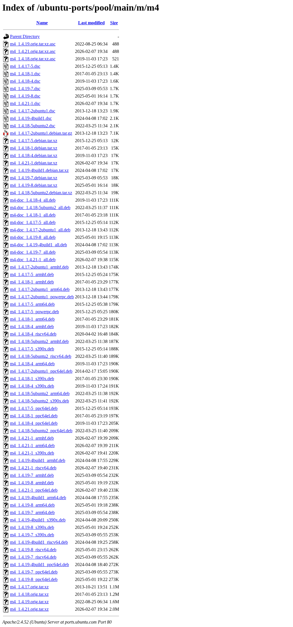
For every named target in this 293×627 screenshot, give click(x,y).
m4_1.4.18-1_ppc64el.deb (34, 415)
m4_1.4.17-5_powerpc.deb (34, 311)
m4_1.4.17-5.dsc (25, 66)
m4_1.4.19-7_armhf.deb (32, 475)
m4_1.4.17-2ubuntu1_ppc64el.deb (41, 371)
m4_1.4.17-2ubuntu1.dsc (32, 110)
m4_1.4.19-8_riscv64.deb (33, 549)
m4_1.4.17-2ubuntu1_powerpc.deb (42, 296)
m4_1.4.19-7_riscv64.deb (33, 557)
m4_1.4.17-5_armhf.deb (32, 274)
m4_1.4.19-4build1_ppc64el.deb (39, 564)
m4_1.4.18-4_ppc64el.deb (34, 423)
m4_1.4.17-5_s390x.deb (32, 348)
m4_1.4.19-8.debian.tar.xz (33, 185)
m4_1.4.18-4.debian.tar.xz (33, 155)
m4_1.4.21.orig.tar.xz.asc (33, 51)
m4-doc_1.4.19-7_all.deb (33, 252)
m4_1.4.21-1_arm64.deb (32, 445)
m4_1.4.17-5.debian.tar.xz (33, 140)
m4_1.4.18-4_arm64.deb (32, 363)
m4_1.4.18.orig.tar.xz (29, 594)
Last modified (91, 22)
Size (114, 22)
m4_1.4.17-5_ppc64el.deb (34, 408)
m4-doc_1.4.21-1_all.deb (33, 259)
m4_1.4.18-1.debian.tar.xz (33, 148)
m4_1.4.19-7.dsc (25, 88)
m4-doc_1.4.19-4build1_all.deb (38, 244)
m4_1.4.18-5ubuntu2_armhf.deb (39, 341)
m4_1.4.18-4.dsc (25, 81)
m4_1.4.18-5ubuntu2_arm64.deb (40, 393)
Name (42, 22)
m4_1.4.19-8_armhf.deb (32, 482)
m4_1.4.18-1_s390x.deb (32, 378)
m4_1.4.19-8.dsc (25, 96)
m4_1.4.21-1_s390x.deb (32, 453)
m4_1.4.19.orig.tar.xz (29, 601)
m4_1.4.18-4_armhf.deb (32, 326)
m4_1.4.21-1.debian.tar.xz (33, 162)
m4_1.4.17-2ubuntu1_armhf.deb (39, 267)
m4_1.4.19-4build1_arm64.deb (38, 497)
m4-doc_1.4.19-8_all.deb (33, 237)
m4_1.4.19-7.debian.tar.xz (33, 177)
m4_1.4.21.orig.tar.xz (29, 609)
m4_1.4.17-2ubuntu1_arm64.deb (40, 289)
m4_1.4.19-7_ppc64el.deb (34, 572)
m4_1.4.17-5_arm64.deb (32, 304)
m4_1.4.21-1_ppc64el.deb (34, 490)
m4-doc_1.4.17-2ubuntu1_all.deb (40, 229)
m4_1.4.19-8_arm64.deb (32, 505)
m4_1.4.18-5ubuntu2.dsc (32, 125)
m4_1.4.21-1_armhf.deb (32, 438)
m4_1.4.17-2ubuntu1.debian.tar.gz (41, 133)
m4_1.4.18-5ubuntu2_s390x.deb (39, 400)
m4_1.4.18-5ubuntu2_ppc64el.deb (41, 430)
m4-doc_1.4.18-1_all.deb (33, 215)
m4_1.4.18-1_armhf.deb (32, 281)
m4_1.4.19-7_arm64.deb (32, 512)
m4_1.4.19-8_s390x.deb (32, 527)
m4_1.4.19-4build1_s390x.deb (38, 519)
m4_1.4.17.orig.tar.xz (29, 586)
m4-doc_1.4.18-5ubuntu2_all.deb (40, 207)
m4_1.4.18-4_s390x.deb (32, 386)
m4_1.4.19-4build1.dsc (31, 118)
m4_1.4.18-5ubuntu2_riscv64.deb (40, 356)
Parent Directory (25, 36)
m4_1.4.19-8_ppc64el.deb (34, 579)
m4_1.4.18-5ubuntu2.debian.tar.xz (41, 192)
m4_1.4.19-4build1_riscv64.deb (39, 542)
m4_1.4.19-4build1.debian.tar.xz (39, 170)
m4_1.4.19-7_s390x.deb (32, 534)
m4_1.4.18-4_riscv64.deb (33, 334)
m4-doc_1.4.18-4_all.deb (33, 200)
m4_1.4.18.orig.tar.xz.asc (33, 58)
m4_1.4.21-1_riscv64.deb (33, 467)
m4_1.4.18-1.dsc (25, 73)
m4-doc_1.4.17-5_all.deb (33, 222)
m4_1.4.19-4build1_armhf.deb (37, 460)
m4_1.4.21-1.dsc (25, 103)
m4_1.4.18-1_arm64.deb (32, 319)
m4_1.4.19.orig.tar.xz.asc (33, 43)
